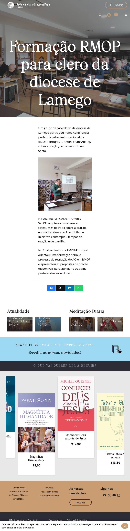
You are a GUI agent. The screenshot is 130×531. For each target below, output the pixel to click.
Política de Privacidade (78, 520)
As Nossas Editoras (18, 495)
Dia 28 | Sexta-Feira (110, 322)
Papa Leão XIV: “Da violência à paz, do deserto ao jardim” (19, 317)
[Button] (109, 15)
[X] (109, 495)
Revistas (49, 487)
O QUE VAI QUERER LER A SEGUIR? (65, 365)
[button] (100, 15)
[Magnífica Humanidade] (24, 422)
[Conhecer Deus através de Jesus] (63, 403)
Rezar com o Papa (49, 491)
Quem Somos (18, 487)
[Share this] (51, 288)
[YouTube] (114, 495)
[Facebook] (104, 495)
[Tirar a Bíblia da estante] (103, 421)
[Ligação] (54, 349)
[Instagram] (118, 495)
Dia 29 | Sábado (77, 322)
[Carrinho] (116, 14)
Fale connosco (55, 520)
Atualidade (18, 498)
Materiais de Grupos (49, 495)
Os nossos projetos (18, 491)
